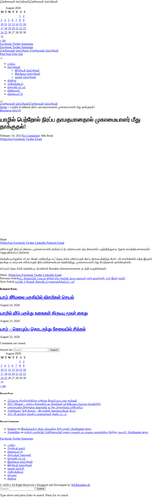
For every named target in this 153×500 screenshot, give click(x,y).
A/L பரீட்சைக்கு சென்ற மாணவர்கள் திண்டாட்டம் (37, 414)
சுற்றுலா (12, 475)
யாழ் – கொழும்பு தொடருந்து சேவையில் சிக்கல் (43, 328)
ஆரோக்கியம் (15, 83)
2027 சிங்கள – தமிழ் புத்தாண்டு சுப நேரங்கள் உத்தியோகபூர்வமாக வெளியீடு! (54, 404)
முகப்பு (11, 63)
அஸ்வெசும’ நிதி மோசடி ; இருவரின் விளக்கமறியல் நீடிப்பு (41, 410)
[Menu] (1, 58)
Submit (40, 488)
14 (16, 24)
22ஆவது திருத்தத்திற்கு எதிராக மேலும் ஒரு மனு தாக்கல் (42, 400)
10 (2, 24)
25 (5, 32)
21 (16, 28)
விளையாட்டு (15, 94)
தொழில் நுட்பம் (16, 87)
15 (20, 24)
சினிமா (11, 80)
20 (13, 28)
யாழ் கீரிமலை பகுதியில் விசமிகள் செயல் (37, 297)
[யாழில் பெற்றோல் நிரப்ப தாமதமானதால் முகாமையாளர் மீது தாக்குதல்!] (73, 236)
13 (13, 24)
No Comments (30, 135)
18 (5, 28)
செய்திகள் (14, 67)
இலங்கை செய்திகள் (27, 73)
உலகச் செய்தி (15, 468)
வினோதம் (13, 90)
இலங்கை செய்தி (10, 110)
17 (2, 28)
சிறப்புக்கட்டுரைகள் (19, 455)
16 (24, 24)
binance (12, 428)
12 (9, 24)
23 (24, 28)
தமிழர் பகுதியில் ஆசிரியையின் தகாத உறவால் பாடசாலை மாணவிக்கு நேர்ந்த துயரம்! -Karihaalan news (86, 432)
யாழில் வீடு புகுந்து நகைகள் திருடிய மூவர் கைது (44, 313)
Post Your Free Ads (11, 54)
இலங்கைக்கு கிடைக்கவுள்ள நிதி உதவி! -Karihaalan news (56, 428)
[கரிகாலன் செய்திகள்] (29, 50)
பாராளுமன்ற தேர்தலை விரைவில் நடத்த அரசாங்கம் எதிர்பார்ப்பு (45, 407)
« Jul (3, 40)
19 (9, 28)
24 (2, 32)
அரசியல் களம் (16, 448)
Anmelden (13, 432)
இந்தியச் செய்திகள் (27, 70)
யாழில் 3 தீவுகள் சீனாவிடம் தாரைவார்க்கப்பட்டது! (45, 281)
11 (5, 24)
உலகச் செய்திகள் (25, 77)
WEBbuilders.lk (80, 485)
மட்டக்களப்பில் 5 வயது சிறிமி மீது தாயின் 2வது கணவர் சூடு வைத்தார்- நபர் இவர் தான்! (72, 278)
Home (3, 107)
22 (20, 28)
